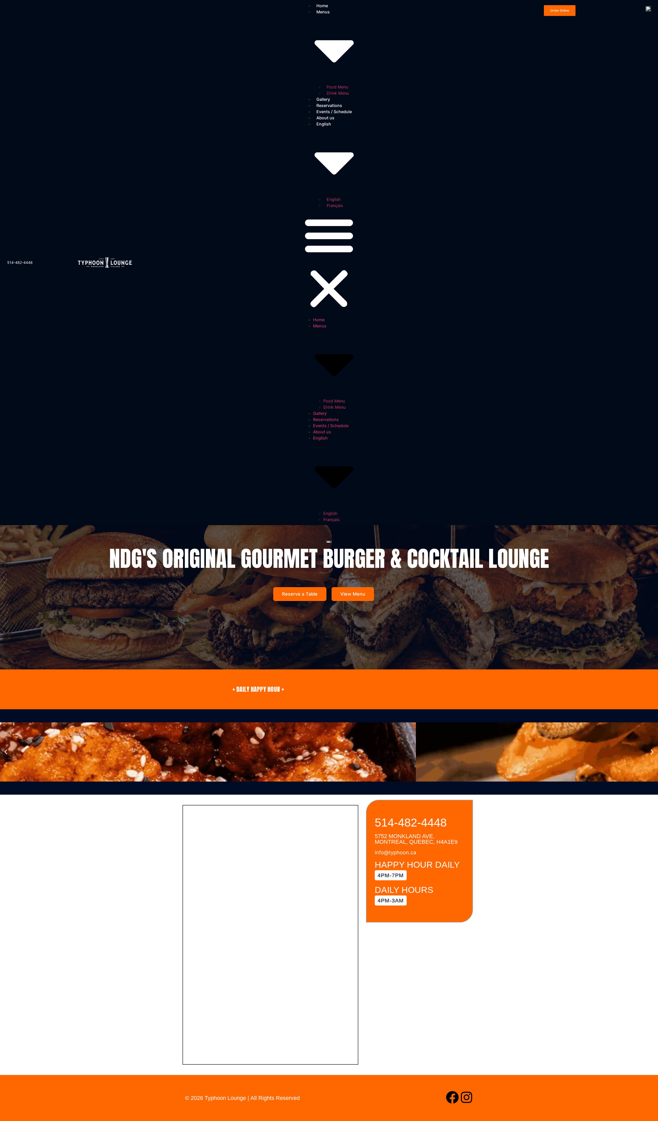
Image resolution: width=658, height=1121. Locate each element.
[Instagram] (466, 1097)
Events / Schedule (334, 111)
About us (325, 117)
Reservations (329, 105)
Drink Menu (338, 93)
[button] (329, 263)
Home (319, 319)
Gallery (323, 99)
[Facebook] (452, 1097)
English (334, 199)
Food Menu (337, 86)
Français (335, 205)
